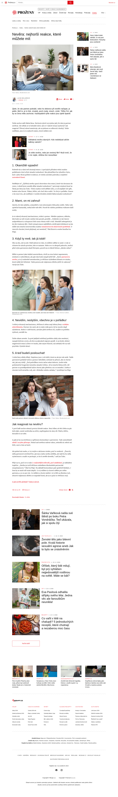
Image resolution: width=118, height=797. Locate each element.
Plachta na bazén (43, 740)
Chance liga (47, 710)
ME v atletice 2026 (48, 719)
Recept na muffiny (64, 713)
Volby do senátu (16, 722)
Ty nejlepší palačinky (65, 710)
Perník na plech (63, 724)
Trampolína (51, 740)
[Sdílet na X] (72, 490)
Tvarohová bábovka (65, 719)
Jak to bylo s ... (47, 536)
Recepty (70, 13)
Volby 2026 (15, 710)
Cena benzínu (67, 738)
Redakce (33, 755)
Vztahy (94, 13)
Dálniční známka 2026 (96, 713)
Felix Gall (30, 722)
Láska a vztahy (16, 21)
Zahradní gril (83, 740)
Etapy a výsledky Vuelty (34, 713)
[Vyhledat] (70, 2)
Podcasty (87, 13)
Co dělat (27, 497)
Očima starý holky (56, 21)
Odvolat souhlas (93, 755)
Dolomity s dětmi (79, 724)
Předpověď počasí (51, 738)
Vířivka (88, 740)
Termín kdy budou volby (18, 719)
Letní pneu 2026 (95, 710)
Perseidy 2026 (60, 738)
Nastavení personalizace (59, 759)
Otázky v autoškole (96, 722)
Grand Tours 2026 (32, 724)
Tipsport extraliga (48, 716)
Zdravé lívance (63, 716)
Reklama (74, 755)
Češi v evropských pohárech (79, 738)
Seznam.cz (112, 2)
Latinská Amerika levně (81, 722)
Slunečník (57, 740)
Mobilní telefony (37, 743)
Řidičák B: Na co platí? (97, 719)
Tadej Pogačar (31, 719)
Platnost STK (94, 724)
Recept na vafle (63, 722)
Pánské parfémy (92, 743)
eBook (60, 99)
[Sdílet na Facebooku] (70, 490)
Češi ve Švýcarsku (80, 719)
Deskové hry (70, 743)
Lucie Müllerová (23, 98)
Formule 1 (46, 722)
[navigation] (2, 2)
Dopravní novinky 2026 (97, 716)
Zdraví (55, 13)
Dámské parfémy (56, 743)
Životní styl (62, 13)
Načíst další (26, 643)
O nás (20, 755)
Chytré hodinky (84, 743)
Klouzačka (63, 740)
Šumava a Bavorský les (81, 716)
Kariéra (26, 755)
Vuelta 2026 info (32, 710)
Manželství (34, 21)
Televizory (76, 743)
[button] (42, 67)
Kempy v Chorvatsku (80, 710)
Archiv (67, 755)
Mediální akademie (57, 755)
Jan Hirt (30, 716)
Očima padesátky (44, 21)
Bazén (37, 740)
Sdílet (67, 99)
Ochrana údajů (43, 755)
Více (102, 13)
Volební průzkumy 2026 (18, 713)
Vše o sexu (26, 21)
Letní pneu (63, 743)
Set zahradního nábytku (73, 740)
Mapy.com (43, 738)
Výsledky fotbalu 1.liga (49, 713)
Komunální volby (16, 724)
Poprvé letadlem (79, 713)
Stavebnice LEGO (46, 743)
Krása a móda (46, 13)
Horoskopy (78, 13)
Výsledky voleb (16, 716)
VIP (39, 13)
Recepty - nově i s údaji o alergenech (52, 9)
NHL (45, 724)
